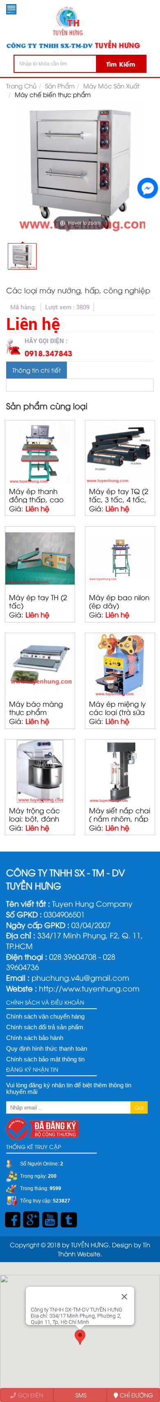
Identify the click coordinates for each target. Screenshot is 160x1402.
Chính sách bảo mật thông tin (45, 1059)
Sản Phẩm (60, 85)
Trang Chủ (21, 85)
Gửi (139, 1107)
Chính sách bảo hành (34, 1038)
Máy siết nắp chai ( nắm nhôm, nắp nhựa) (119, 818)
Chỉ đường (135, 1395)
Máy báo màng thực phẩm (36, 708)
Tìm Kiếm (120, 63)
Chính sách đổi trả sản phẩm (44, 1027)
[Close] (124, 1297)
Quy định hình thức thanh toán (46, 1048)
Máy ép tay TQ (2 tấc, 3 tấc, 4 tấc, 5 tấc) (118, 499)
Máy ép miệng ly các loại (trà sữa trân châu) (117, 712)
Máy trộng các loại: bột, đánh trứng (34, 818)
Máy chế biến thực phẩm (53, 94)
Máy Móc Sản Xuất (111, 85)
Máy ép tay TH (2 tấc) (38, 601)
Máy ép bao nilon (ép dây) (119, 601)
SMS (80, 1395)
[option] (22, 255)
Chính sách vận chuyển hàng (45, 1016)
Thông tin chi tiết (36, 370)
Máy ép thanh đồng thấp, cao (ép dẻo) (36, 499)
